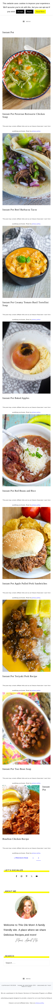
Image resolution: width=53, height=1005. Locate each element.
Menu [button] (28, 21)
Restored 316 (30, 985)
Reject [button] (29, 12)
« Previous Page (21, 858)
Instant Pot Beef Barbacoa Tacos (19, 209)
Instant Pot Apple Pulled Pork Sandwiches (24, 583)
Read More (40, 12)
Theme (20, 985)
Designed (41, 985)
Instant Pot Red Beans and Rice (19, 490)
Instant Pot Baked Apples (15, 398)
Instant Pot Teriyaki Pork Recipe (19, 676)
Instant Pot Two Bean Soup (16, 769)
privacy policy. (36, 131)
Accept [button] (20, 12)
